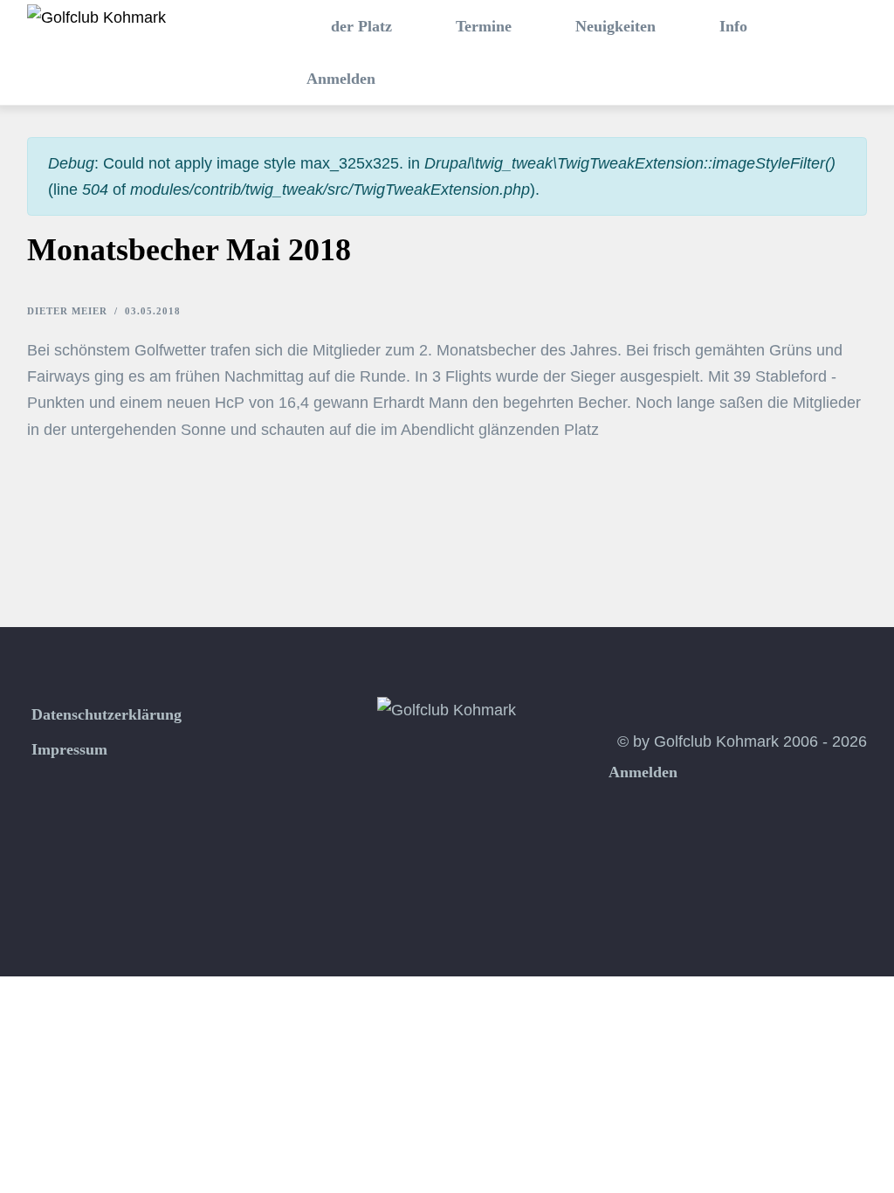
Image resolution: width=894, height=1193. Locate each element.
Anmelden (340, 78)
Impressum (69, 749)
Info (731, 26)
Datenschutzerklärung (106, 714)
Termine (481, 26)
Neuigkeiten (613, 26)
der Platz (359, 26)
